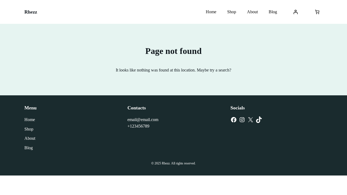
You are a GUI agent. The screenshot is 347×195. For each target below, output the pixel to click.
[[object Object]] (317, 11)
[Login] (295, 11)
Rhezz (30, 12)
